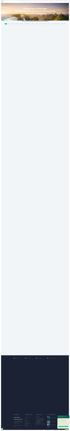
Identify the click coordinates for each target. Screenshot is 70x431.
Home (26, 419)
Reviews (26, 424)
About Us (26, 422)
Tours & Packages (27, 423)
